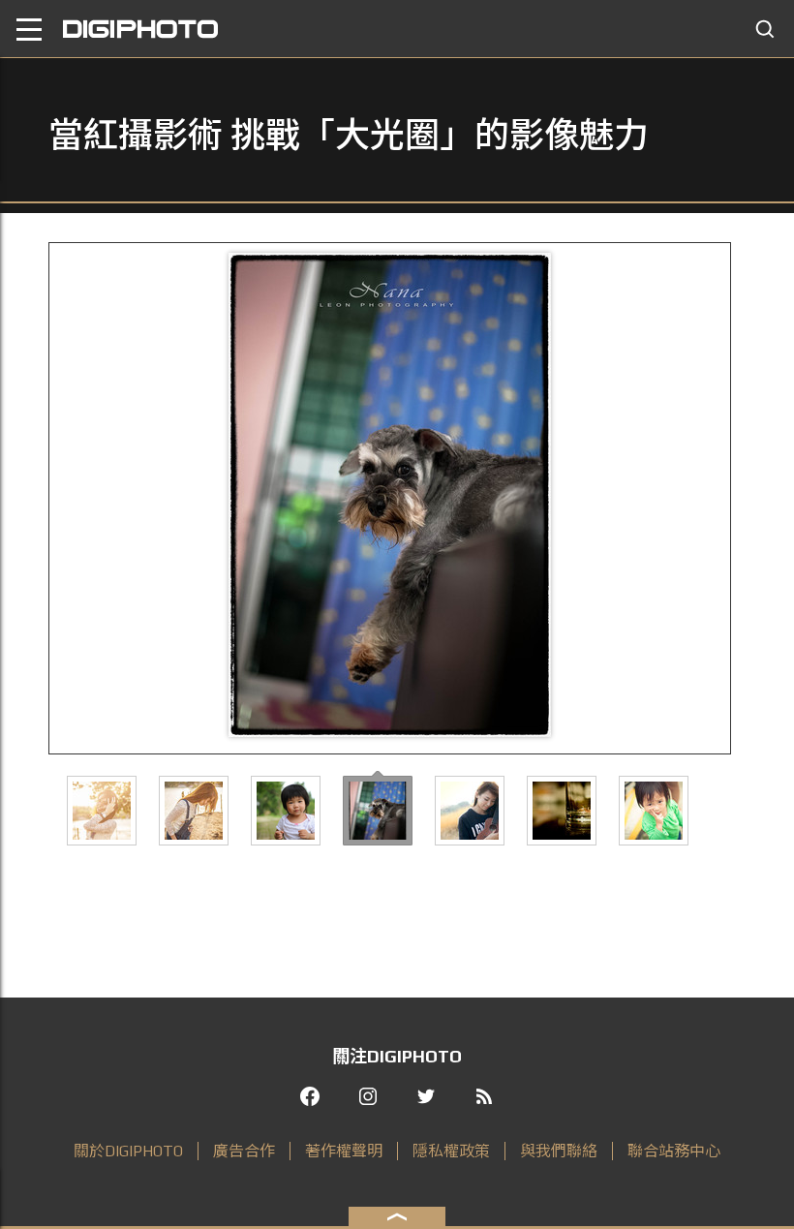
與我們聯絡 (558, 1151)
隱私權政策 (451, 1151)
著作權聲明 (343, 1151)
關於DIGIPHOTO (128, 1151)
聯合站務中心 (673, 1151)
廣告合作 (244, 1151)
